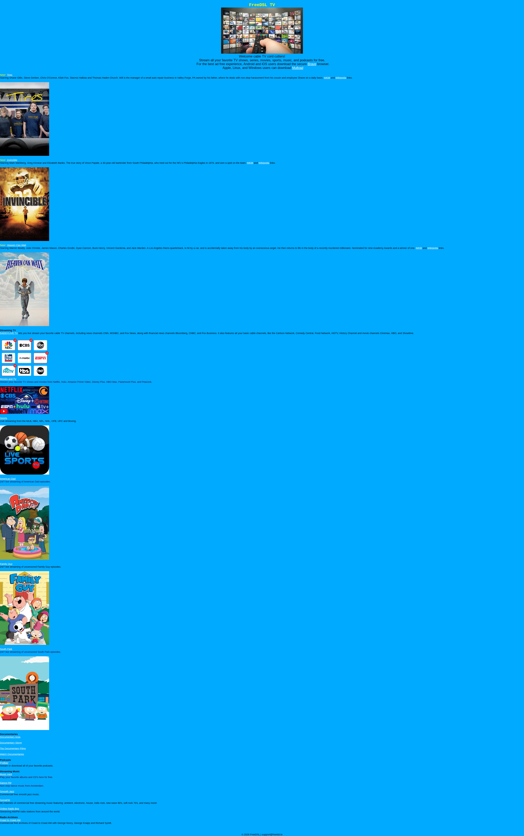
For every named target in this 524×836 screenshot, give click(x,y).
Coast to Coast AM (10, 820)
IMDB (327, 77)
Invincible (12, 160)
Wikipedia (341, 77)
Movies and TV (8, 379)
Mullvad (297, 68)
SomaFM (5, 800)
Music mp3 (6, 774)
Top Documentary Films (13, 748)
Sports (3, 418)
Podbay (4, 763)
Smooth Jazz (7, 791)
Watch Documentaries (12, 754)
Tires (9, 75)
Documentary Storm (11, 742)
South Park (6, 649)
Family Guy (6, 564)
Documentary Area (10, 737)
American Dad (8, 478)
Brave (312, 64)
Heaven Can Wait (16, 245)
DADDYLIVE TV (9, 333)
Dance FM (5, 783)
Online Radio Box (9, 808)
